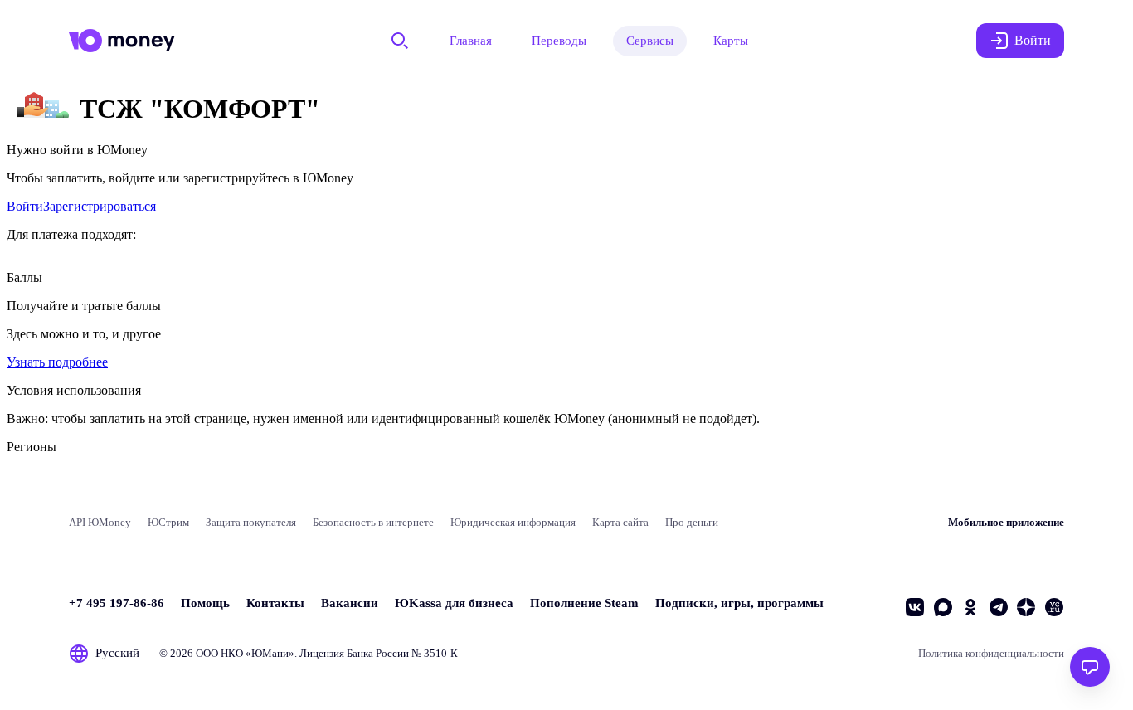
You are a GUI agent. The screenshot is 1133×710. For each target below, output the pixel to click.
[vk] (915, 607)
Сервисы (649, 40)
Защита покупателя (251, 522)
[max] (943, 607)
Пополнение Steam (584, 603)
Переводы (559, 40)
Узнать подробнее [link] (57, 362)
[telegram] (999, 607)
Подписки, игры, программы (739, 603)
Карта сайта (620, 522)
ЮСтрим (168, 522)
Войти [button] (1032, 40)
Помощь (205, 603)
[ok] (970, 607)
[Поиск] (400, 41)
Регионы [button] (31, 447)
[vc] (1054, 607)
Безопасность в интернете (373, 522)
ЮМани (270, 653)
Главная (471, 40)
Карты (730, 40)
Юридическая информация (513, 522)
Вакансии (349, 603)
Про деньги (691, 522)
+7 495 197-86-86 (116, 603)
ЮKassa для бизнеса (454, 603)
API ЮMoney (100, 522)
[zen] (1026, 607)
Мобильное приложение (1006, 522)
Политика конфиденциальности (991, 653)
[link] (25, 206)
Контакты (275, 603)
